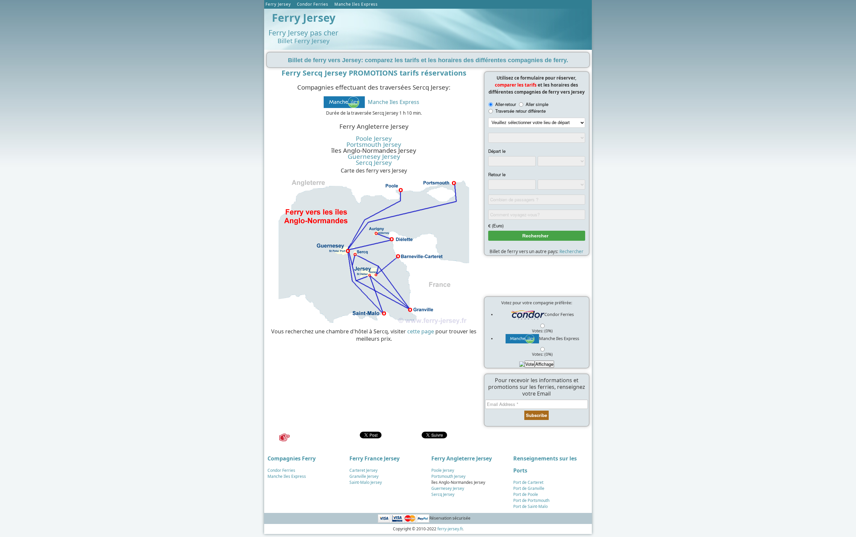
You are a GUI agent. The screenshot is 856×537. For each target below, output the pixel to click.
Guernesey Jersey (374, 156)
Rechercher (571, 251)
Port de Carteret (528, 482)
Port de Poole (525, 494)
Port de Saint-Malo (530, 506)
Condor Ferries (312, 4)
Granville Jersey (364, 476)
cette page (420, 331)
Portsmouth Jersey (373, 144)
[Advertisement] (468, 27)
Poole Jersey (374, 138)
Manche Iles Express (356, 4)
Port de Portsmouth (531, 500)
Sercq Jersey (374, 162)
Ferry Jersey (278, 4)
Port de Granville (528, 488)
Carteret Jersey (363, 470)
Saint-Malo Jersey (365, 482)
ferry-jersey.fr (449, 529)
